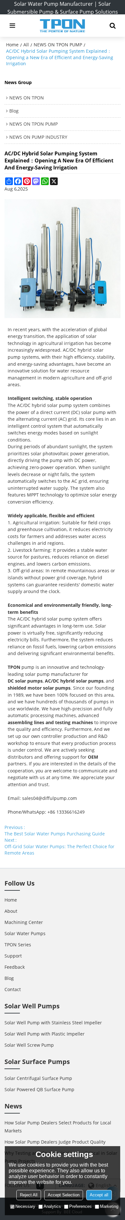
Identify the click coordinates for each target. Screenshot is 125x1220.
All (26, 45)
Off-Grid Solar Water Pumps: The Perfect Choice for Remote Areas (59, 849)
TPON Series (17, 945)
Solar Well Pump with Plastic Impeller (44, 1034)
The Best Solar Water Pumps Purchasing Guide (54, 834)
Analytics (52, 1206)
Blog (9, 978)
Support (13, 956)
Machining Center (23, 922)
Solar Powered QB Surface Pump (39, 1089)
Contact (12, 989)
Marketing (109, 1206)
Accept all (99, 1195)
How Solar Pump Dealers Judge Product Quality (54, 1142)
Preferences (80, 1206)
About (10, 911)
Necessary (25, 1206)
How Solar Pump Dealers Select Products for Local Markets (57, 1127)
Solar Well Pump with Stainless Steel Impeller (53, 1023)
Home (12, 45)
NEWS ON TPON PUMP (58, 45)
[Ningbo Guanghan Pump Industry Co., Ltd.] (62, 26)
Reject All (29, 1195)
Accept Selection (63, 1195)
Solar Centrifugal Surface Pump (38, 1078)
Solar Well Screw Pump (29, 1045)
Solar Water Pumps (25, 933)
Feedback (14, 967)
